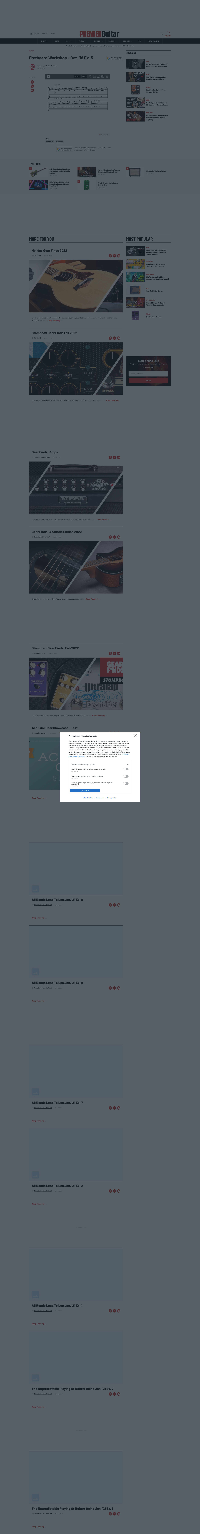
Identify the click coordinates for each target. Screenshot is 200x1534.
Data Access (100, 798)
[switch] (126, 769)
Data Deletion (88, 798)
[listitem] (100, 764)
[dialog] (100, 767)
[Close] (136, 736)
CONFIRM (85, 790)
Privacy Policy (111, 798)
